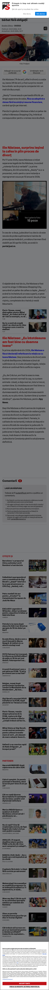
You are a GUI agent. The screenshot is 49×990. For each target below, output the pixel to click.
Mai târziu (27, 13)
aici (17, 962)
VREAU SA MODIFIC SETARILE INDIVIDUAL (24, 987)
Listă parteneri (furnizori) (7, 979)
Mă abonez (41, 13)
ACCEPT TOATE (24, 983)
